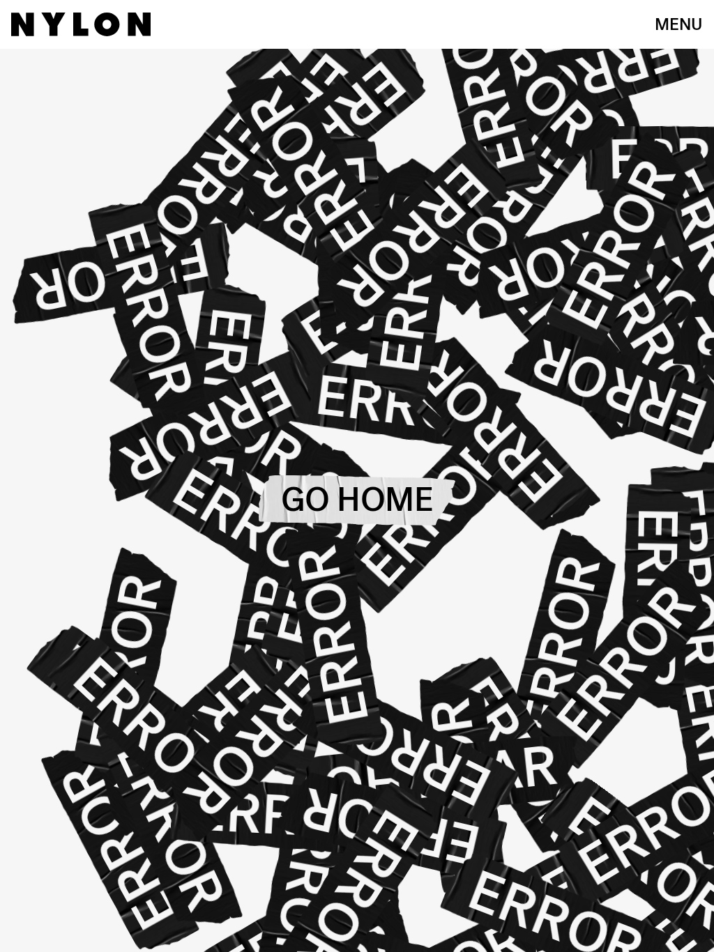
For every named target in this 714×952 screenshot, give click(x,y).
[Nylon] (81, 24)
